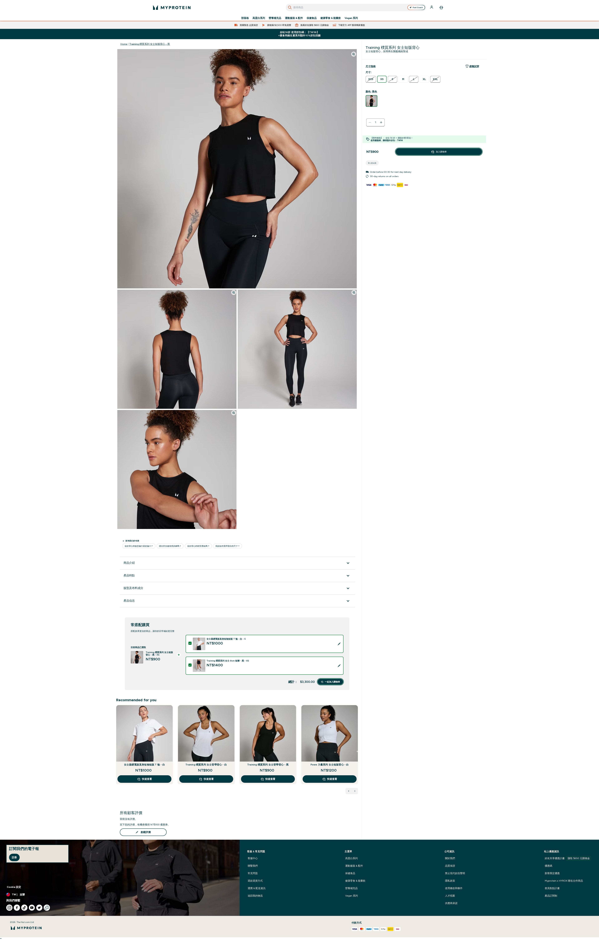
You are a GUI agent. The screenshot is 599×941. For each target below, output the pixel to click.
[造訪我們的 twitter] (39, 908)
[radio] (371, 79)
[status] (375, 122)
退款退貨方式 (255, 880)
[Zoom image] (353, 54)
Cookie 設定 (14, 887)
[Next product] (355, 791)
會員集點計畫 (552, 888)
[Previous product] (349, 791)
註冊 (14, 857)
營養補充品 (275, 18)
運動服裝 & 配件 (294, 18)
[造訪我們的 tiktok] (24, 908)
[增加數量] (381, 122)
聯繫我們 (253, 865)
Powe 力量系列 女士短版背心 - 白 (330, 764)
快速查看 (147, 779)
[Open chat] (47, 908)
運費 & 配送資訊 (256, 888)
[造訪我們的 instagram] (9, 908)
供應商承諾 (451, 903)
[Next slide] (357, 751)
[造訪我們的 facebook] (17, 908)
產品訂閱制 (551, 895)
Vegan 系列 (351, 18)
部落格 (245, 18)
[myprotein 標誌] (171, 7)
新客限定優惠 (552, 873)
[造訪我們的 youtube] (32, 908)
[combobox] (356, 7)
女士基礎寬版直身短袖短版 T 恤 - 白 (144, 764)
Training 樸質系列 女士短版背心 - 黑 (149, 44)
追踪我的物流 (255, 895)
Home (123, 44)
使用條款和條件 (454, 888)
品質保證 (450, 865)
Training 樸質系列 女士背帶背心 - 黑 (268, 764)
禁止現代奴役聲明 (455, 873)
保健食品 (312, 18)
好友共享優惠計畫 (567, 858)
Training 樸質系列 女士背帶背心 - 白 (206, 764)
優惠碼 (548, 865)
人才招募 (450, 895)
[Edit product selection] (339, 643)
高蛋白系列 (259, 18)
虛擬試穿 (474, 66)
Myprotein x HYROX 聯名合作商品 (564, 880)
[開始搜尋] (290, 7)
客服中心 (253, 858)
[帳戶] (432, 7)
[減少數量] (369, 122)
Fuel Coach (418, 7)
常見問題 (253, 873)
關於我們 (450, 858)
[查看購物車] (441, 7)
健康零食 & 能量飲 (330, 18)
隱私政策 (450, 880)
